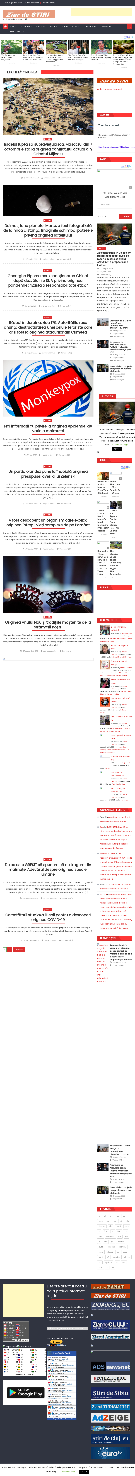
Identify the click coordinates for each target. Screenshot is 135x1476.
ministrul (110, 1236)
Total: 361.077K (20, 1374)
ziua (100, 1267)
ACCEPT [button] (83, 1471)
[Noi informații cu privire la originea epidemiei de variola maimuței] (48, 388)
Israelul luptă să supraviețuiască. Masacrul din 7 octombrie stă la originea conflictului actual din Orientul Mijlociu (48, 149)
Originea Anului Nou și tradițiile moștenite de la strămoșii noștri (48, 625)
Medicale (128, 657)
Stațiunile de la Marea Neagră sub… (59, 1403)
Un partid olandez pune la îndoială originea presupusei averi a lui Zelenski (48, 474)
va (117, 1262)
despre (102, 1226)
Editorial (40, 26)
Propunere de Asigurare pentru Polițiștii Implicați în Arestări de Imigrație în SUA (121, 347)
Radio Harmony (48, 3)
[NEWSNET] (110, 1354)
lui (126, 1231)
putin (101, 1247)
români (122, 1247)
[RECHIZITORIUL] (110, 1379)
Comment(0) (66, 178)
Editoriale (121, 750)
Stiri (12, 26)
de (127, 1221)
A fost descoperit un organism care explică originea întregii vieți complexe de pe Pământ (48, 523)
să (108, 1257)
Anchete (123, 747)
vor (123, 1262)
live (118, 1231)
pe (112, 1241)
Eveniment (109, 731)
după (118, 1226)
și (113, 1267)
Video (111, 641)
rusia (101, 1252)
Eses (102, 827)
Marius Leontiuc (48, 306)
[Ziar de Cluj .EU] (110, 1325)
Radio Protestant (32, 3)
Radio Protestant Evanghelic (110, 89)
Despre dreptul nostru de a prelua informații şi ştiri (67, 1291)
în (107, 1267)
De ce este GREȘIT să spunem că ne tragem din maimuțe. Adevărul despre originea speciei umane (48, 870)
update (108, 1262)
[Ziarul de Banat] (110, 1286)
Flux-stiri (47, 139)
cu (115, 1221)
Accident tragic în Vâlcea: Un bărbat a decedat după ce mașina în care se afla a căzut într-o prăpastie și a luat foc (114, 259)
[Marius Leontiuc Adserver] (92, 1345)
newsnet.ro (79, 1328)
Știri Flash (48, 270)
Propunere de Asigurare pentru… (59, 1397)
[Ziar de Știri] (110, 1295)
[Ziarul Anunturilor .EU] (92, 1315)
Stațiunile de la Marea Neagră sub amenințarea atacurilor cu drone (120, 324)
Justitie (106, 641)
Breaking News (115, 638)
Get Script (53, 1419)
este (127, 1226)
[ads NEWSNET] (110, 1366)
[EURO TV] (110, 1428)
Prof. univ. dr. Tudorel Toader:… (59, 1360)
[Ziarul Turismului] (110, 1406)
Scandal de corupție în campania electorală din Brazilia (121, 368)
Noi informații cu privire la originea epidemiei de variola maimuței (48, 428)
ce (108, 1221)
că (121, 1221)
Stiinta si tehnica (120, 675)
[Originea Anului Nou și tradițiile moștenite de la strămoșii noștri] (48, 584)
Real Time (61, 1419)
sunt (101, 1257)
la (112, 1231)
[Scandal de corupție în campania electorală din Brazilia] (103, 368)
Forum (65, 26)
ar (118, 1216)
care (101, 1221)
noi (119, 1236)
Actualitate (109, 673)
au (124, 1216)
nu (126, 1236)
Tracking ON (30, 1374)
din (110, 1226)
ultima (127, 1257)
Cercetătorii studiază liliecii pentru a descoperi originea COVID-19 (48, 917)
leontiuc (103, 675)
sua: (125, 1252)
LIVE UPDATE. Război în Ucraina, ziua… (61, 1409)
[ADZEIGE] (110, 1417)
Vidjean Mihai (49, 178)
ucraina (116, 1257)
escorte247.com (107, 853)
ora (105, 1241)
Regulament (92, 26)
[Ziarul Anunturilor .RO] (110, 1337)
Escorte (103, 894)
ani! (111, 1216)
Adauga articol (18, 31)
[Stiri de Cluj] (110, 1439)
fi (99, 1231)
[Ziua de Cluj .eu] (110, 1306)
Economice (26, 26)
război (110, 1252)
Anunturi (106, 26)
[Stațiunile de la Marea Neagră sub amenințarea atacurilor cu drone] (103, 322)
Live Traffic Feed (61, 1353)
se (118, 1252)
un (100, 1262)
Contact (77, 26)
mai (100, 1236)
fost (106, 1231)
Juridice (53, 26)
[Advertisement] (101, 12)
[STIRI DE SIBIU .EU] (110, 1393)
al (105, 1216)
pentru (121, 1241)
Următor (19, 949)
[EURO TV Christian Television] (110, 1453)
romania (111, 1247)
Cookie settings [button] (67, 1471)
